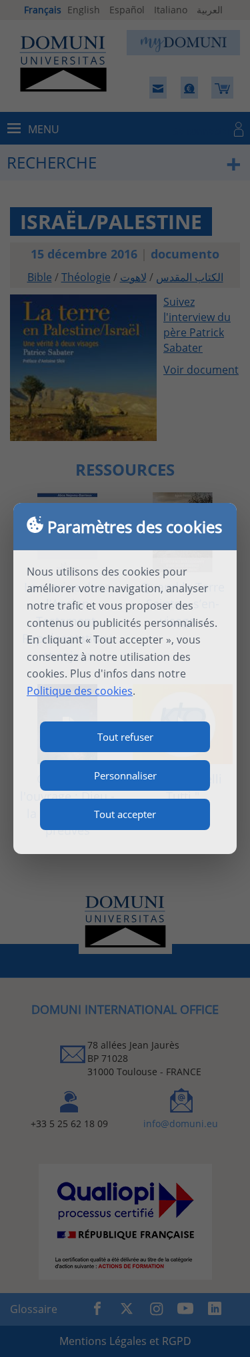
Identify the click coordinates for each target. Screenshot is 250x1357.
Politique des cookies (80, 690)
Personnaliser (125, 775)
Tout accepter (125, 814)
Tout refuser (125, 736)
